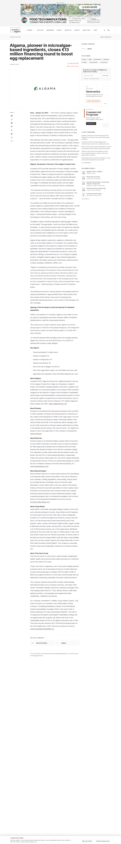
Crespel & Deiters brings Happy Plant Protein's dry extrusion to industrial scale (95, 143)
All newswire (86, 162)
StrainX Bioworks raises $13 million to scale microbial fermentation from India (96, 159)
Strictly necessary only (102, 841)
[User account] (109, 30)
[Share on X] (11, 119)
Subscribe (105, 75)
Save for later (74, 63)
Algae (84, 59)
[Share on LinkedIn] (11, 115)
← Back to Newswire (105, 37)
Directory (86, 30)
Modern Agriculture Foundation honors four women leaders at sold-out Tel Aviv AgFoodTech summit (95, 153)
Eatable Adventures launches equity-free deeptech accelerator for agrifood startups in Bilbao (96, 137)
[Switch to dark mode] (104, 30)
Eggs (90, 59)
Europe (85, 62)
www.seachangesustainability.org (42, 629)
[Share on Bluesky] (11, 126)
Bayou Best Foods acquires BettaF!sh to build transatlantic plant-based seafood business (96, 147)
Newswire (50, 30)
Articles (40, 30)
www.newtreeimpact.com (39, 466)
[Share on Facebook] (11, 123)
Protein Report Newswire (60, 653)
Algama (37, 655)
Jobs (95, 30)
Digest (59, 30)
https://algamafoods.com (58, 404)
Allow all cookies (87, 841)
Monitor (68, 30)
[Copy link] (11, 141)
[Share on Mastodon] (11, 133)
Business (106, 59)
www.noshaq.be (36, 434)
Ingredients (97, 59)
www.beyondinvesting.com (40, 502)
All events (85, 198)
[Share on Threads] (11, 130)
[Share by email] (11, 137)
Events (77, 30)
